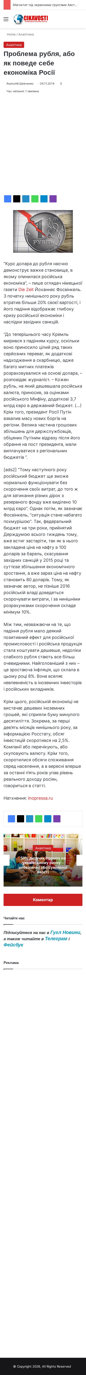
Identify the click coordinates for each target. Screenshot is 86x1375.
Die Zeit (26, 289)
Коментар (43, 899)
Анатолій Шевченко (19, 83)
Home (11, 34)
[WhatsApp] (34, 198)
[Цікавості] (31, 19)
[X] (16, 198)
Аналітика (26, 34)
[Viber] (53, 198)
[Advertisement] (43, 144)
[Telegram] (44, 198)
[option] (43, 860)
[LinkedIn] (25, 198)
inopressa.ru (40, 798)
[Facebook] (7, 198)
